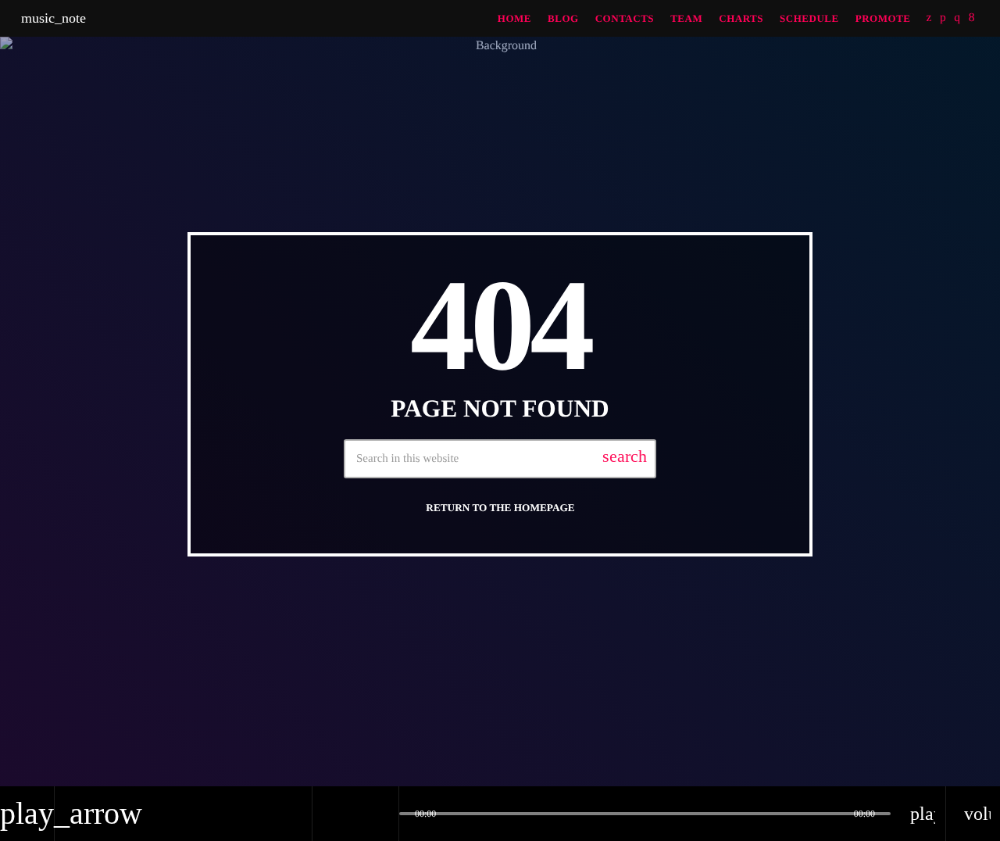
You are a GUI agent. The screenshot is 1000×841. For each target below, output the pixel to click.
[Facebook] (972, 18)
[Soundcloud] (943, 18)
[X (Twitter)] (929, 18)
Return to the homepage (500, 508)
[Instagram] (957, 18)
